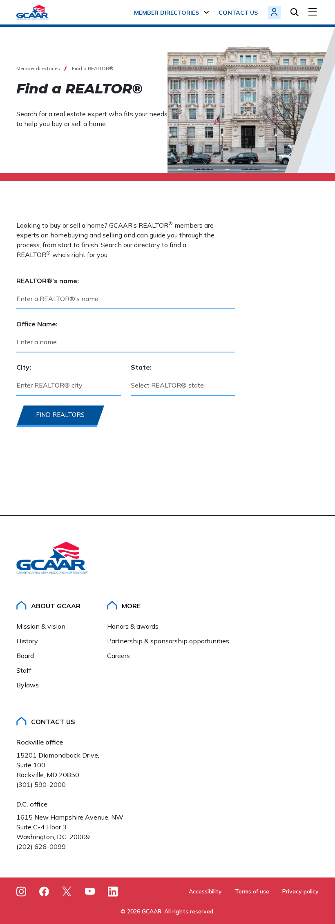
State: (141, 367)
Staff (23, 670)
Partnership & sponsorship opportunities (168, 641)
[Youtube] (90, 892)
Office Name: (37, 324)
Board (25, 655)
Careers (118, 655)
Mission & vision (40, 626)
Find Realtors (60, 415)
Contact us (238, 12)
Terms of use (252, 891)
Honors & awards (133, 626)
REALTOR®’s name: (47, 281)
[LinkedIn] (113, 891)
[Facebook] (44, 891)
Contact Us (53, 722)
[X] (67, 891)
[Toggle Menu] (313, 12)
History (27, 641)
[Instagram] (21, 891)
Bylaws (27, 685)
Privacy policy (300, 891)
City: (23, 367)
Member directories (166, 12)
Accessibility (205, 891)
